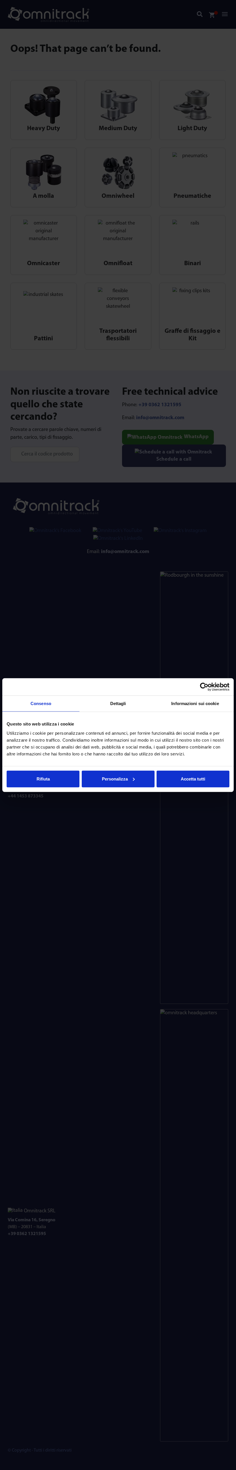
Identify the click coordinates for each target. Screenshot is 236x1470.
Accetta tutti (193, 778)
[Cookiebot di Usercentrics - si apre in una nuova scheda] (204, 687)
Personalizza (115, 778)
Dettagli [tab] (118, 703)
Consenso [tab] (41, 703)
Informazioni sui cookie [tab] (195, 703)
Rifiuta (43, 778)
